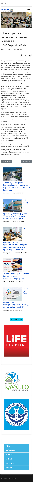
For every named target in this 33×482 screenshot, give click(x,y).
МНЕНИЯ (9, 459)
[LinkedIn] (30, 55)
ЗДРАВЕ (8, 446)
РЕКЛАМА (4, 478)
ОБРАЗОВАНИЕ (5, 49)
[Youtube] (5, 3)
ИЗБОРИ (9, 468)
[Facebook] (2, 3)
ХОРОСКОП (10, 463)
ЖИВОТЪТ (9, 455)
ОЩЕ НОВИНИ (16, 319)
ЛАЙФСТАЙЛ (10, 450)
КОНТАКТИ (12, 478)
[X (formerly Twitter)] (25, 55)
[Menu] (28, 10)
